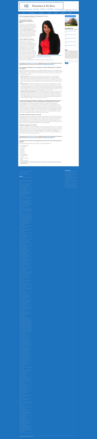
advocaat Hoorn (22, 238)
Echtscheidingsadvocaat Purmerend (25, 327)
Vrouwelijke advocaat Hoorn (24, 429)
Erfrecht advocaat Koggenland (24, 348)
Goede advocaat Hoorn (23, 373)
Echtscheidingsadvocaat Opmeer (24, 325)
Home (24, 12)
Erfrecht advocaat (22, 333)
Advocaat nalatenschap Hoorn (24, 260)
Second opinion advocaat (23, 421)
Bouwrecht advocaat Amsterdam (24, 300)
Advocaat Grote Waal (22, 233)
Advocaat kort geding (22, 253)
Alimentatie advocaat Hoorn (24, 294)
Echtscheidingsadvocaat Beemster (25, 307)
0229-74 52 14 (31, 63)
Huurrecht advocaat (22, 375)
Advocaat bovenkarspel (23, 188)
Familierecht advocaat (23, 361)
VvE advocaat (21, 431)
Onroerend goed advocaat (23, 390)
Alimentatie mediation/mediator (24, 296)
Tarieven (49, 12)
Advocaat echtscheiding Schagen (24, 219)
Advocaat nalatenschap (23, 257)
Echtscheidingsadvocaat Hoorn (24, 318)
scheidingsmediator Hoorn (23, 419)
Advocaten (41, 12)
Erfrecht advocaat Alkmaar (23, 335)
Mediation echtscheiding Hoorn (24, 379)
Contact (70, 12)
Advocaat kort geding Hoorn (24, 255)
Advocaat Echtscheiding (23, 190)
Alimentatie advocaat (22, 292)
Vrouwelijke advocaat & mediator (24, 426)
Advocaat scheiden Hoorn (23, 267)
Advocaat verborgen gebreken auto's (25, 272)
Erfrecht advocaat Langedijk (24, 351)
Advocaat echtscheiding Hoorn (24, 201)
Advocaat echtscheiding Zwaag (24, 221)
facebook (63, 12)
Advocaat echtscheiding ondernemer (25, 209)
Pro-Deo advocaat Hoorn (23, 410)
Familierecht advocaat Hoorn (24, 370)
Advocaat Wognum (22, 286)
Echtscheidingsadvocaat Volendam (25, 331)
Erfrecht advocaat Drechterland (24, 340)
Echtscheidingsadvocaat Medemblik (25, 322)
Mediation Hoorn (22, 381)
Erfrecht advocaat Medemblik (24, 353)
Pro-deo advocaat (22, 408)
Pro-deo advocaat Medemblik (24, 412)
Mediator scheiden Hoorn (23, 386)
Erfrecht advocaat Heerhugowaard (25, 344)
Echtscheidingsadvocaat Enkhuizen (25, 313)
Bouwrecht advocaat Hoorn (23, 303)
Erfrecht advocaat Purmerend (24, 355)
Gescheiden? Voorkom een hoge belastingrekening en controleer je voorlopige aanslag (70, 174)
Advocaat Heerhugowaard (23, 235)
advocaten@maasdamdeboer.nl (72, 10)
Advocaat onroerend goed (23, 262)
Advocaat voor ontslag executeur (24, 284)
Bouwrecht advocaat (22, 298)
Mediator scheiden (22, 383)
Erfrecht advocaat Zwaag (23, 359)
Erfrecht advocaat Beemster (24, 338)
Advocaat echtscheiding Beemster (25, 192)
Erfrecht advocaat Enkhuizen (24, 342)
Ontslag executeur (22, 406)
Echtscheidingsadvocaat (23, 305)
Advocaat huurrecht (22, 243)
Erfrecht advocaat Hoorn (23, 346)
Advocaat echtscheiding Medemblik (25, 203)
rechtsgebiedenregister (23, 414)
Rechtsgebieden (31, 12)
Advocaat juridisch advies (23, 245)
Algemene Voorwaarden (23, 173)
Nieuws (56, 12)
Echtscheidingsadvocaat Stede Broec (25, 329)
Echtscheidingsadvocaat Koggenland (25, 320)
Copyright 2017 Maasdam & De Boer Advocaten (26, 436)
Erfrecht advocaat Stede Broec (24, 357)
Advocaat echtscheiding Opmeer (24, 214)
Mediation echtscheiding (23, 377)
